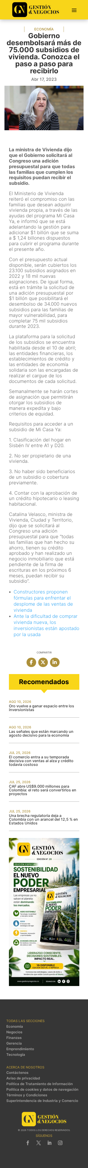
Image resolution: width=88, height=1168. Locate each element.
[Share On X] (43, 662)
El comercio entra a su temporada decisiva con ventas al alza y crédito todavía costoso (41, 761)
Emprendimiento (20, 1049)
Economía (44, 29)
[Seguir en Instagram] (60, 1142)
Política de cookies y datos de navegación (42, 1089)
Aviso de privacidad (23, 1078)
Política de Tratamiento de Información (39, 1084)
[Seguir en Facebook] (27, 1142)
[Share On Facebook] (31, 662)
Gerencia (14, 1043)
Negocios (14, 1032)
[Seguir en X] (38, 1142)
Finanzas (14, 1037)
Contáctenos (17, 1072)
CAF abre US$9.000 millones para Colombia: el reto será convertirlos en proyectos (42, 790)
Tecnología (15, 1054)
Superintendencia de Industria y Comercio (42, 1100)
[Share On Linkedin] (55, 662)
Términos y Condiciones (26, 1095)
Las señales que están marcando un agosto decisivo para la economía (41, 733)
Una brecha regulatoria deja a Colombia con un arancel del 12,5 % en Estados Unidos (43, 819)
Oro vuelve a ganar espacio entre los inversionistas (41, 708)
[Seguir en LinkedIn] (49, 1142)
